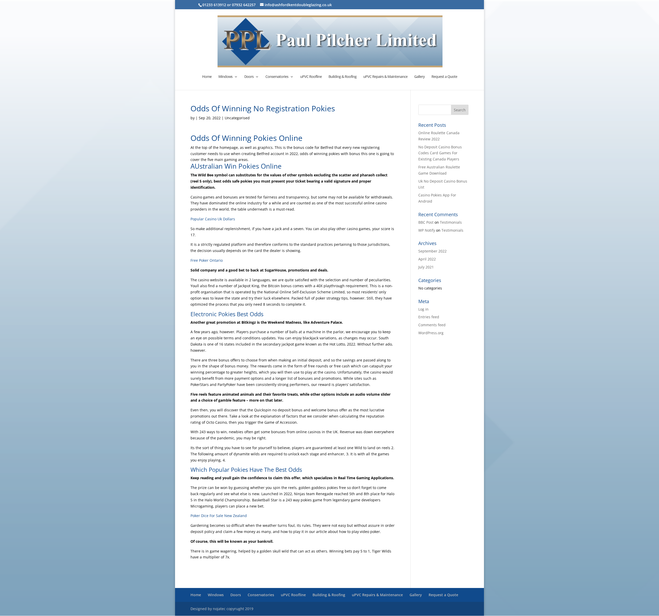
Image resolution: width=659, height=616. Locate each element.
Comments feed (432, 324)
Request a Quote (444, 77)
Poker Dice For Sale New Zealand (218, 515)
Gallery (419, 77)
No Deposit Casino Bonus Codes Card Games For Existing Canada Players (440, 153)
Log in (423, 309)
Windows (225, 77)
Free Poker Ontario (206, 260)
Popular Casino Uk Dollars (212, 218)
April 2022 (427, 259)
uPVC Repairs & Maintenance (385, 77)
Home (207, 77)
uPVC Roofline (311, 77)
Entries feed (428, 316)
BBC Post (425, 222)
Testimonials (451, 222)
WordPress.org (431, 332)
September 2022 (432, 251)
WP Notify (426, 230)
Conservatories (276, 77)
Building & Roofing (342, 77)
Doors (249, 77)
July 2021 (426, 267)
